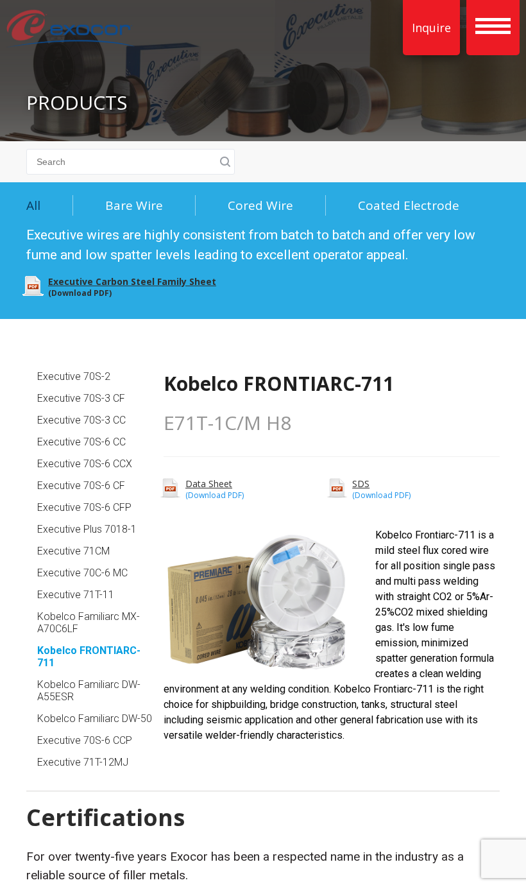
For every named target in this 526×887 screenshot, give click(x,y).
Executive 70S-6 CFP (84, 507)
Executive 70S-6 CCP (84, 740)
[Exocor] (70, 30)
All (33, 205)
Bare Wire (134, 205)
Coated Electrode (408, 205)
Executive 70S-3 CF (81, 398)
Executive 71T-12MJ (82, 762)
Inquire (431, 27)
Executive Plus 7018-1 (87, 529)
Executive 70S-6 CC (81, 442)
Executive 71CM (73, 551)
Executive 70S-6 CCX (84, 464)
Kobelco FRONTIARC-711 (88, 656)
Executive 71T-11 (75, 595)
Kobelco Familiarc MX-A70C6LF (88, 622)
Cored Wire (260, 205)
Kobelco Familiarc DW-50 (94, 718)
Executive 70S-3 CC (81, 420)
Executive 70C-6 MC (82, 573)
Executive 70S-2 (73, 376)
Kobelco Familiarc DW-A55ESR (88, 690)
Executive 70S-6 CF (81, 485)
